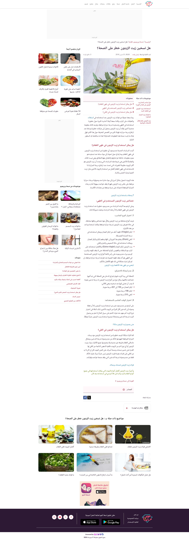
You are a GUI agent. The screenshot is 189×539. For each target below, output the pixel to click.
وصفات (102, 4)
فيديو (86, 4)
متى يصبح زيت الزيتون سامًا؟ (123, 324)
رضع (113, 4)
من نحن (136, 514)
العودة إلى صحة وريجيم (125, 381)
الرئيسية (138, 4)
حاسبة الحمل (125, 4)
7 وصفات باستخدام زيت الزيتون (122, 195)
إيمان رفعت (135, 54)
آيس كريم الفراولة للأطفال (72, 267)
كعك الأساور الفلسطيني (73, 284)
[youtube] (60, 517)
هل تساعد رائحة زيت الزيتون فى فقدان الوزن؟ (143, 103)
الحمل (133, 4)
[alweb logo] (99, 534)
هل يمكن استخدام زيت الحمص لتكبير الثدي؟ (67, 292)
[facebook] (71, 517)
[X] (65, 517)
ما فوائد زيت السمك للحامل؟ (145, 116)
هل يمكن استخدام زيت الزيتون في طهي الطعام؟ (115, 104)
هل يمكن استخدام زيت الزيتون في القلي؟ (117, 112)
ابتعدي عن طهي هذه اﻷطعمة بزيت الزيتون (119, 265)
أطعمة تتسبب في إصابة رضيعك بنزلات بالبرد (67, 279)
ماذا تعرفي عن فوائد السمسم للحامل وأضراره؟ (66, 262)
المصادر (129, 389)
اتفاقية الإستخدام (133, 522)
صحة (118, 4)
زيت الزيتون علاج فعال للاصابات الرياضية (144, 122)
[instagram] (54, 517)
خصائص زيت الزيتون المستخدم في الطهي (117, 108)
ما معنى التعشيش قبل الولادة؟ (71, 271)
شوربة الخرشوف (75, 288)
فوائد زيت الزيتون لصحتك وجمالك (122, 365)
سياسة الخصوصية (132, 518)
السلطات (91, 117)
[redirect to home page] (149, 4)
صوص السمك (76, 296)
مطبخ (91, 4)
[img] (94, 493)
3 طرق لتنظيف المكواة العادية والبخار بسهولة (67, 275)
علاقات (108, 4)
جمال (96, 4)
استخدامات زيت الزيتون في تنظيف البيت (143, 109)
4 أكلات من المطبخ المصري (72, 301)
